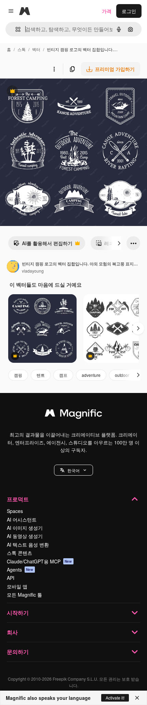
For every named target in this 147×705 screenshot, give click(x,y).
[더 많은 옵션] (54, 69)
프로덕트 (18, 499)
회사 (12, 632)
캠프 (63, 375)
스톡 (21, 49)
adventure (91, 375)
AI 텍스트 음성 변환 (28, 544)
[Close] (137, 698)
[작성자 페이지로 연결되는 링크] (13, 267)
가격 (106, 11)
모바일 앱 (17, 586)
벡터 (36, 49)
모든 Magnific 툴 (24, 594)
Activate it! (115, 698)
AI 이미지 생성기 (25, 527)
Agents (20, 569)
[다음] (119, 243)
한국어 (73, 470)
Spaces (15, 510)
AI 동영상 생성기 (25, 536)
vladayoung (33, 271)
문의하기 (18, 652)
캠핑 (18, 375)
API (10, 577)
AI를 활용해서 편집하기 (42, 245)
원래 (39, 91)
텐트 (41, 375)
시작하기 (18, 613)
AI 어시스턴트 (22, 519)
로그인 (129, 11)
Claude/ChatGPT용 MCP (39, 561)
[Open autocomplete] (15, 29)
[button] (73, 470)
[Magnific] (73, 414)
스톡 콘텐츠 (19, 552)
